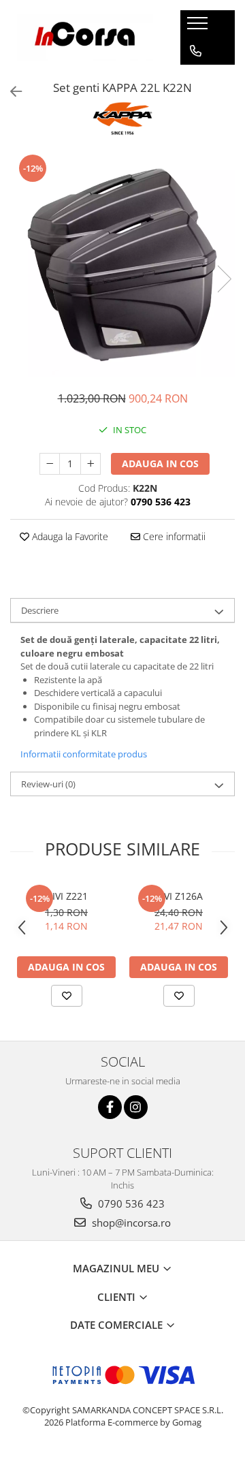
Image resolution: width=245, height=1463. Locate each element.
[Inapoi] (10, 91)
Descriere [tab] (40, 610)
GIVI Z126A (178, 896)
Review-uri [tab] (48, 784)
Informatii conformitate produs (83, 754)
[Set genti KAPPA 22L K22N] (122, 265)
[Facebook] (110, 1107)
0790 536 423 (130, 1203)
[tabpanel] (122, 265)
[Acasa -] (85, 37)
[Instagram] (136, 1107)
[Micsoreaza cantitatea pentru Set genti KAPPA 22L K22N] (49, 464)
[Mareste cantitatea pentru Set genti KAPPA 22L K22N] (90, 464)
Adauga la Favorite (68, 536)
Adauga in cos (160, 463)
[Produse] (199, 27)
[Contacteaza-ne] (195, 51)
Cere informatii (173, 536)
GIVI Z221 (67, 896)
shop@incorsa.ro (130, 1222)
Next (224, 279)
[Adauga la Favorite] (66, 996)
